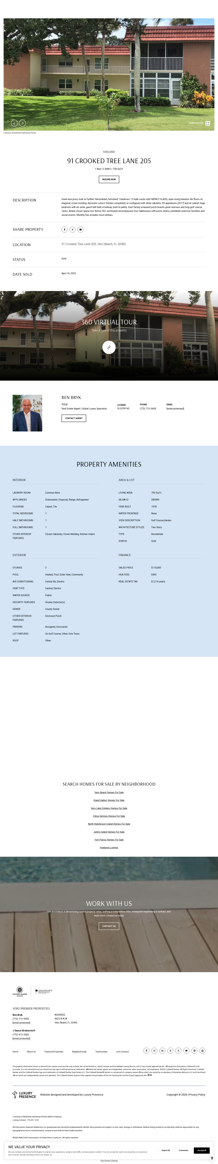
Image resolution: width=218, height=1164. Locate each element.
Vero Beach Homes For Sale (109, 792)
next (22, 123)
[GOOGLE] (194, 1051)
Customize (183, 1150)
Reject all (166, 1150)
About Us (31, 1051)
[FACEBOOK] (146, 1051)
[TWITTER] (178, 1051)
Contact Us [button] (109, 926)
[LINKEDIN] (162, 1051)
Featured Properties (54, 1051)
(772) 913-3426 (21, 1034)
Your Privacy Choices (109, 1161)
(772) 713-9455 (148, 408)
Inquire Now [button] (109, 179)
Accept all (202, 1150)
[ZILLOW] (202, 1051)
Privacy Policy (197, 1094)
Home (15, 1051)
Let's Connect (122, 1051)
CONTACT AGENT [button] (74, 418)
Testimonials (101, 1051)
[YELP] (170, 1051)
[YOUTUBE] (186, 1051)
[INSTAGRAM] (154, 1051)
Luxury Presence (93, 1094)
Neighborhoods (79, 1051)
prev (14, 123)
